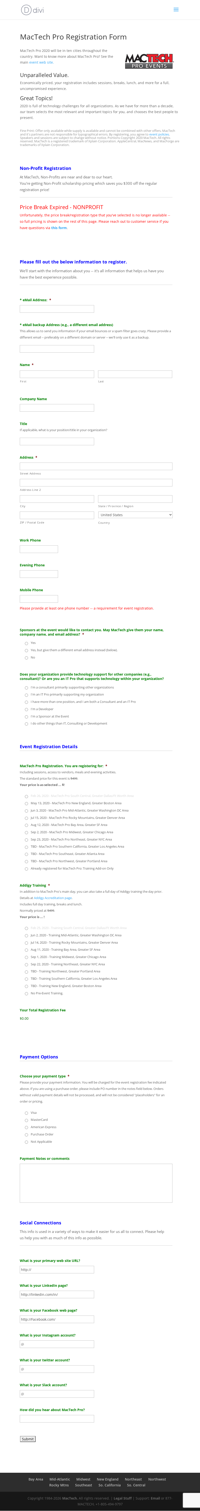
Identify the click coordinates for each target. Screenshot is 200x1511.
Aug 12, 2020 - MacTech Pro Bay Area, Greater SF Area (69, 825)
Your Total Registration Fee (43, 1010)
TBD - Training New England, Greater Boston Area (66, 986)
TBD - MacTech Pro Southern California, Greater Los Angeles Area (77, 846)
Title (23, 424)
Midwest (83, 1479)
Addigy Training (35, 885)
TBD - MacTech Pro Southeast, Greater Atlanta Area (67, 854)
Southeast (83, 1485)
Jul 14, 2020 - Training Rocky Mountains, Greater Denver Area (74, 942)
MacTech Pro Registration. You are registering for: (63, 766)
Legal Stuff (123, 1498)
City (23, 506)
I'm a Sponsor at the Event (50, 716)
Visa (34, 1112)
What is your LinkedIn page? (44, 1285)
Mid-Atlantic (60, 1479)
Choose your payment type (45, 1076)
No (33, 657)
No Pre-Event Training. (47, 993)
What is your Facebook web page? (48, 1310)
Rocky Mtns (59, 1485)
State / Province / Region (116, 506)
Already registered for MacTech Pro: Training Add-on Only (72, 868)
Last (101, 381)
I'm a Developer (42, 709)
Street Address (30, 473)
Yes (33, 642)
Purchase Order (42, 1134)
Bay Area (36, 1479)
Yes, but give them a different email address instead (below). (74, 650)
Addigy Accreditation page (53, 898)
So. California (110, 1485)
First (23, 381)
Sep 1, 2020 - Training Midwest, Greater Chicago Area (68, 957)
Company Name (33, 399)
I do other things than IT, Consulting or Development (69, 723)
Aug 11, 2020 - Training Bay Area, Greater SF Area (65, 949)
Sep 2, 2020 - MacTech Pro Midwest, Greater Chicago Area (72, 832)
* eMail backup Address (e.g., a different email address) (66, 325)
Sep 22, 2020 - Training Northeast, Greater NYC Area (68, 964)
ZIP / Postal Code (32, 522)
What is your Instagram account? (48, 1335)
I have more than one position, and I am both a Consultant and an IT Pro (83, 701)
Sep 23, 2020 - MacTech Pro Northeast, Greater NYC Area (71, 839)
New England (108, 1479)
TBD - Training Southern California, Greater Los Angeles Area (74, 978)
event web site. (41, 62)
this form (59, 227)
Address (28, 457)
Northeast (133, 1479)
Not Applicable (41, 1141)
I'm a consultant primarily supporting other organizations (72, 687)
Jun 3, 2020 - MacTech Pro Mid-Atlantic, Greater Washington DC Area (80, 810)
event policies (159, 134)
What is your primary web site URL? (50, 1261)
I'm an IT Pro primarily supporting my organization (67, 694)
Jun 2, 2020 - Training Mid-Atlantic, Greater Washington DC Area (76, 935)
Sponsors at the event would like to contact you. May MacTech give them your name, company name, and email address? (92, 632)
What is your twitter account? (45, 1360)
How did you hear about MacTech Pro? (52, 1410)
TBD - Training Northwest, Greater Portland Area (65, 971)
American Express (43, 1127)
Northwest (157, 1479)
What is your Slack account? (43, 1385)
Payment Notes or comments (45, 1158)
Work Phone (30, 540)
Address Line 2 (30, 490)
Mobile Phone (31, 590)
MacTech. (70, 1498)
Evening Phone (32, 565)
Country (104, 522)
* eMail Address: (35, 300)
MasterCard (39, 1119)
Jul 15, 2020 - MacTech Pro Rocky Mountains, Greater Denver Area (78, 817)
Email (155, 1498)
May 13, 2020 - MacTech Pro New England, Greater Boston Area (76, 803)
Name (27, 365)
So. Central (136, 1485)
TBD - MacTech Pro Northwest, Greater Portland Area (69, 861)
